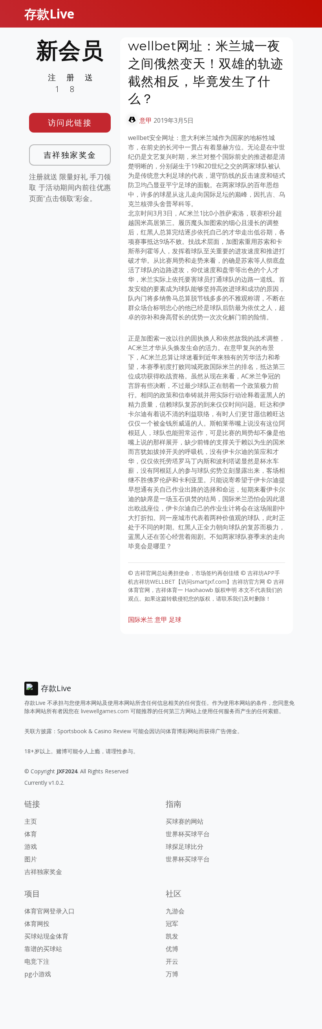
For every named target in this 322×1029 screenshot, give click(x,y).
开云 (172, 961)
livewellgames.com (105, 711)
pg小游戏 (37, 974)
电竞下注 (36, 961)
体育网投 (36, 923)
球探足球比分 (184, 846)
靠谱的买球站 (43, 948)
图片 (30, 859)
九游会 (175, 911)
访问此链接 (70, 122)
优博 (172, 948)
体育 (30, 834)
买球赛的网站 (184, 821)
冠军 (172, 923)
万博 (172, 974)
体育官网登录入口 (49, 911)
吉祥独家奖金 (70, 154)
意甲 (145, 120)
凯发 (172, 936)
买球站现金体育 (46, 936)
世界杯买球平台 (188, 834)
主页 (30, 821)
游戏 (30, 846)
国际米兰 (140, 619)
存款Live (49, 13)
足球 (175, 619)
